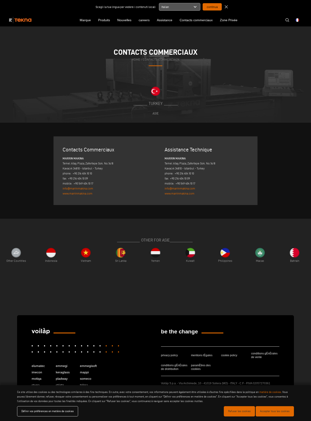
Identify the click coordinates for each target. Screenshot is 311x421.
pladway (62, 378)
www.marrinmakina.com (77, 193)
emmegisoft (88, 366)
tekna (84, 385)
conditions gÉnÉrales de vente (264, 355)
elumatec (38, 366)
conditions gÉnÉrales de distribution (174, 367)
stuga (36, 385)
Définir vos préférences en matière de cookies (47, 411)
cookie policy (229, 355)
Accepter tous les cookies (275, 411)
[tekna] (41, 331)
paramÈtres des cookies (201, 367)
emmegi (61, 366)
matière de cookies (270, 391)
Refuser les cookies (239, 411)
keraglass (63, 372)
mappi (84, 372)
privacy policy (169, 355)
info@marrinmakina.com (78, 188)
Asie (156, 113)
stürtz (60, 385)
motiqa (36, 378)
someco (85, 378)
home (136, 59)
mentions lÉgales (201, 355)
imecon (37, 372)
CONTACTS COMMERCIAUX (161, 59)
